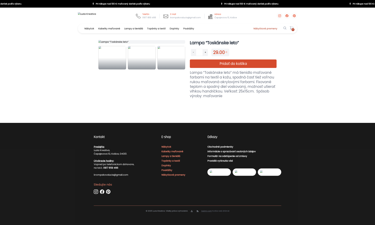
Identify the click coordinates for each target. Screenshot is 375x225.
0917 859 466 (149, 17)
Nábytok (89, 28)
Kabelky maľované (109, 28)
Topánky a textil (156, 28)
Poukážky (188, 28)
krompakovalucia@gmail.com (185, 17)
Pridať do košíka (233, 63)
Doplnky (174, 28)
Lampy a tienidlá (133, 28)
